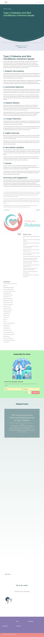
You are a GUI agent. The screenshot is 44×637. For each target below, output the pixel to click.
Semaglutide (5, 336)
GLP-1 (4, 319)
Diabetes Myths (6, 296)
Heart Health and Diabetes (8, 323)
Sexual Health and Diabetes (8, 340)
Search (19, 234)
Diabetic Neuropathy (7, 309)
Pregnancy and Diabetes (7, 332)
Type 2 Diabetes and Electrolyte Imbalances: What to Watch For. (20, 561)
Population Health (6, 330)
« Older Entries (7, 574)
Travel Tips (5, 342)
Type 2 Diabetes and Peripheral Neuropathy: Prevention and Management (20, 531)
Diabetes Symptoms (7, 302)
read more (7, 450)
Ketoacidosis (5, 325)
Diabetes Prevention (7, 298)
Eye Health (5, 315)
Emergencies (5, 313)
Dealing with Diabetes (24, 45)
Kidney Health (6, 326)
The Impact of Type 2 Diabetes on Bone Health (31, 256)
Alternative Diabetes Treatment (9, 283)
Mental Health (6, 328)
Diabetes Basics (6, 293)
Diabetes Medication (7, 294)
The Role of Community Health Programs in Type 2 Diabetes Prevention (20, 487)
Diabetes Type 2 (6, 308)
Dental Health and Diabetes (8, 291)
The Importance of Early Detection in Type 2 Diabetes (20, 546)
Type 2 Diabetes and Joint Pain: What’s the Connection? (20, 502)
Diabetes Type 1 (6, 306)
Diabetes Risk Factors (7, 300)
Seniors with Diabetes (7, 338)
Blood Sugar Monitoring (7, 287)
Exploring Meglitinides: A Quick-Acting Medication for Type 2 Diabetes (18, 516)
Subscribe (35, 392)
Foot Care (5, 317)
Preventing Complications (8, 334)
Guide (4, 321)
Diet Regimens (6, 311)
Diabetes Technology (7, 304)
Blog (4, 285)
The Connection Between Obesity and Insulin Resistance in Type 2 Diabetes (22, 417)
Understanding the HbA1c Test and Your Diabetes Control (19, 457)
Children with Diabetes (7, 289)
